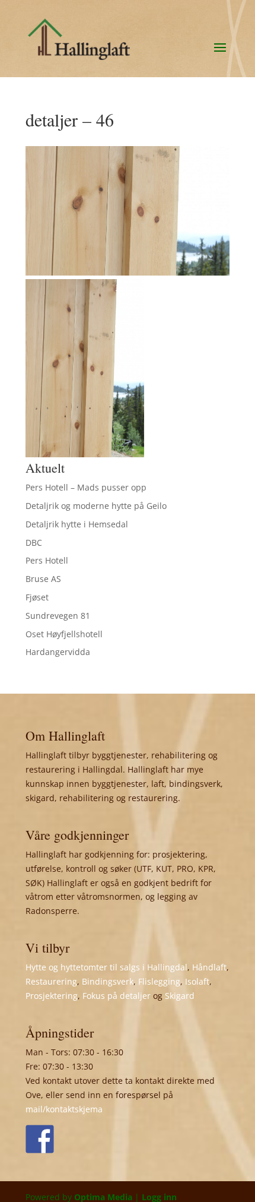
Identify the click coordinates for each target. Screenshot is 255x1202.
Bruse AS (43, 578)
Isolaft (197, 981)
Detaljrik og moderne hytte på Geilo (96, 505)
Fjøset (37, 597)
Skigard (180, 995)
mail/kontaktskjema (64, 1109)
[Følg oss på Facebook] (40, 1139)
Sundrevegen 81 (58, 615)
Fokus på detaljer (116, 995)
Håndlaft (209, 967)
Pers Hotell (47, 560)
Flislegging (159, 981)
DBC (34, 542)
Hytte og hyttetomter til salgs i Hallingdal (106, 967)
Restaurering (51, 981)
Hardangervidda (58, 651)
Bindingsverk (107, 981)
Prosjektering (52, 995)
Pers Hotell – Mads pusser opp (86, 487)
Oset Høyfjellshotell (64, 634)
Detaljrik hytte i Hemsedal (77, 524)
